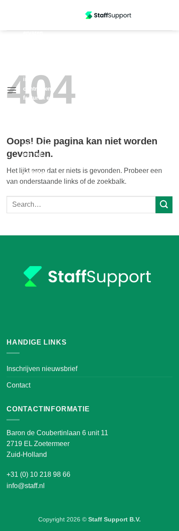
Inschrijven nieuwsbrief (42, 368)
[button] (12, 90)
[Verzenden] (164, 204)
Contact (18, 385)
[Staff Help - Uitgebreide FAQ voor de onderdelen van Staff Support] (109, 15)
